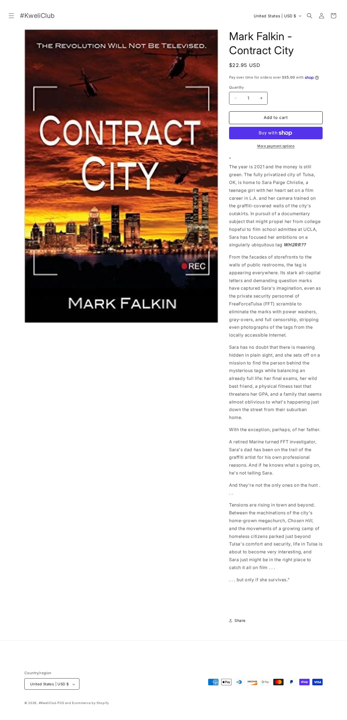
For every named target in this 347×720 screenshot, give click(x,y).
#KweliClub (48, 703)
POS (60, 703)
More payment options (275, 146)
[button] (11, 16)
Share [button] (240, 620)
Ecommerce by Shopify (90, 703)
